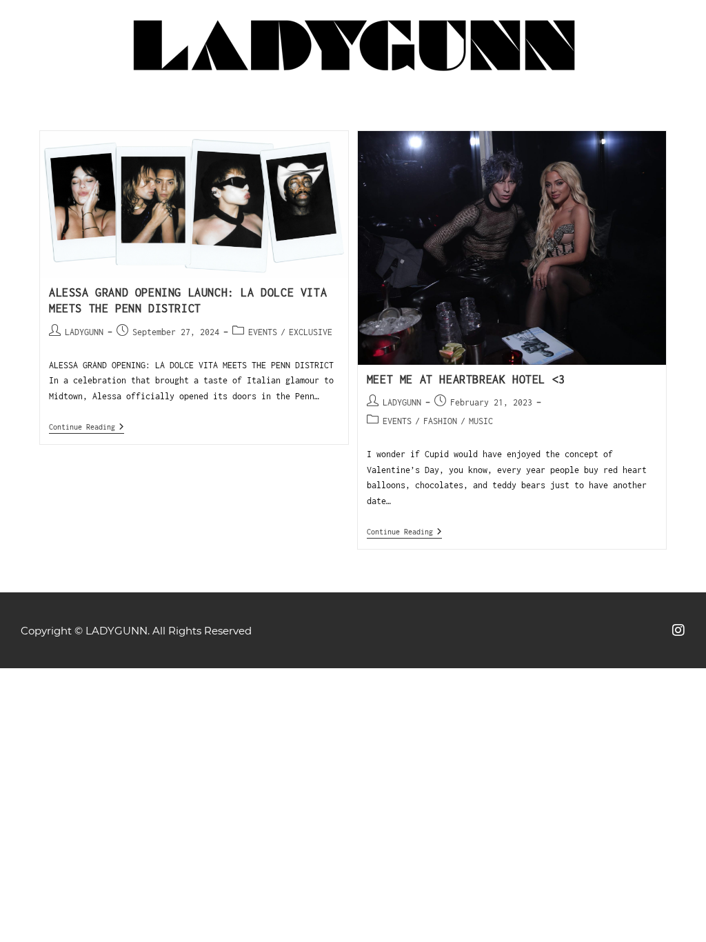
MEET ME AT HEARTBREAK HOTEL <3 (466, 379)
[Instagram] (678, 630)
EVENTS (262, 332)
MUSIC (481, 421)
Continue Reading (86, 426)
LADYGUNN (84, 332)
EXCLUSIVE (310, 332)
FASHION (440, 421)
